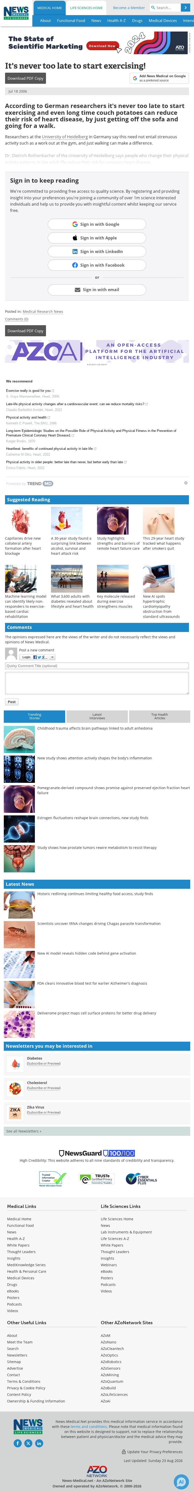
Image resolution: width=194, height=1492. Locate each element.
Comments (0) (16, 319)
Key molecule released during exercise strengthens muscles (116, 601)
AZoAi (105, 1401)
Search (13, 1348)
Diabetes (34, 1058)
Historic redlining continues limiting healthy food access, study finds (95, 893)
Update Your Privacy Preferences (154, 1451)
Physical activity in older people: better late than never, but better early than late (64, 462)
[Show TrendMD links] (186, 483)
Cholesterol (37, 1082)
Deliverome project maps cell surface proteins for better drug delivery (96, 1013)
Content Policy (19, 1394)
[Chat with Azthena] (181, 1481)
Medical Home (49, 8)
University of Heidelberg (65, 137)
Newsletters (17, 1355)
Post (12, 701)
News (11, 1232)
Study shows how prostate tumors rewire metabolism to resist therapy (97, 847)
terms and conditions (89, 1426)
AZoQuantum (112, 1381)
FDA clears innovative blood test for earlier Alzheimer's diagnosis (92, 983)
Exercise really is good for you (28, 391)
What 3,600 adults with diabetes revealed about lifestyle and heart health (72, 601)
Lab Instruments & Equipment (126, 1232)
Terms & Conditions (23, 1381)
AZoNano (108, 1342)
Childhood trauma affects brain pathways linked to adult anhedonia (95, 728)
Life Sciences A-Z (115, 1238)
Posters (13, 1297)
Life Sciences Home (86, 8)
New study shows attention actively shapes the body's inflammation (94, 758)
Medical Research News (43, 311)
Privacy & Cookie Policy (26, 1388)
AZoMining (110, 1374)
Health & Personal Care (26, 1271)
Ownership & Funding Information (36, 1401)
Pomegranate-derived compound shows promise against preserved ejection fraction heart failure (113, 790)
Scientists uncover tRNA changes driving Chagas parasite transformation (99, 923)
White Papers (18, 1245)
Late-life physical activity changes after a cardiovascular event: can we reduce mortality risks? (75, 404)
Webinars (109, 1264)
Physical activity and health (26, 417)
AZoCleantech (112, 1348)
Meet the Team (20, 1342)
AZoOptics (109, 1355)
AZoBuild (108, 1388)
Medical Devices (20, 1278)
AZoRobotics (111, 1361)
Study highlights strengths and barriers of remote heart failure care (118, 543)
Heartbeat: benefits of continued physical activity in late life (49, 449)
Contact (13, 1374)
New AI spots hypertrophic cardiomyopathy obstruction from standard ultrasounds (161, 606)
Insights (13, 1258)
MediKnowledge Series (26, 1264)
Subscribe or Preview (43, 1063)
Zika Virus (35, 1107)
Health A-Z (16, 1238)
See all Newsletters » (23, 1131)
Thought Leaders (21, 1251)
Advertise (15, 1368)
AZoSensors (110, 1368)
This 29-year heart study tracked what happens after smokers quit (163, 543)
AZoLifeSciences (114, 1394)
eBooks (13, 1291)
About (12, 1335)
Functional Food (20, 1225)
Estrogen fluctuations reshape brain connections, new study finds (92, 817)
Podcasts (14, 1304)
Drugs (12, 1284)
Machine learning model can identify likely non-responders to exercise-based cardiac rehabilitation (25, 606)
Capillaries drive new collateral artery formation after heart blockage (23, 546)
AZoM (105, 1335)
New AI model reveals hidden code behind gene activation (86, 953)
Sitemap (14, 1361)
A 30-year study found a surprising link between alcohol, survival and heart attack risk (71, 546)
